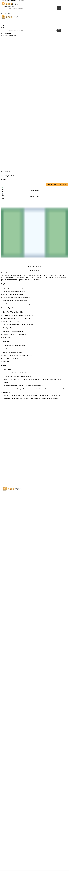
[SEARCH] (66, 6)
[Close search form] (2, 2)
